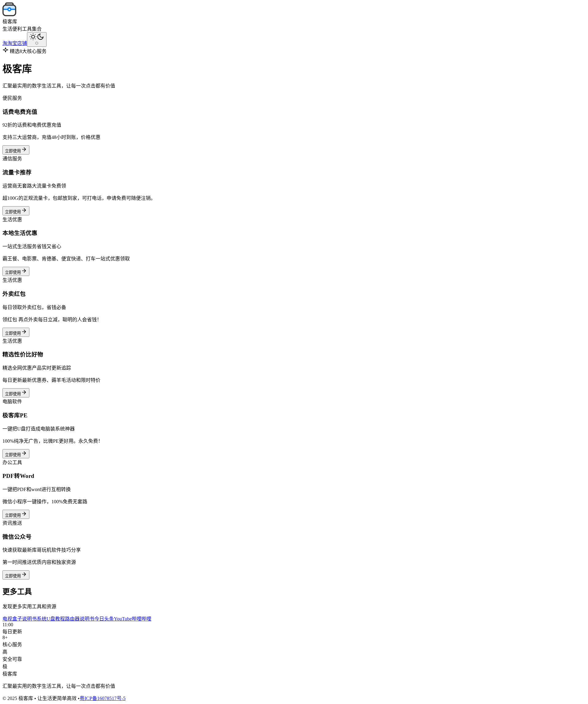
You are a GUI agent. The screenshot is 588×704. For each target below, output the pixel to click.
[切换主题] (37, 39)
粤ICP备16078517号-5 (103, 698)
